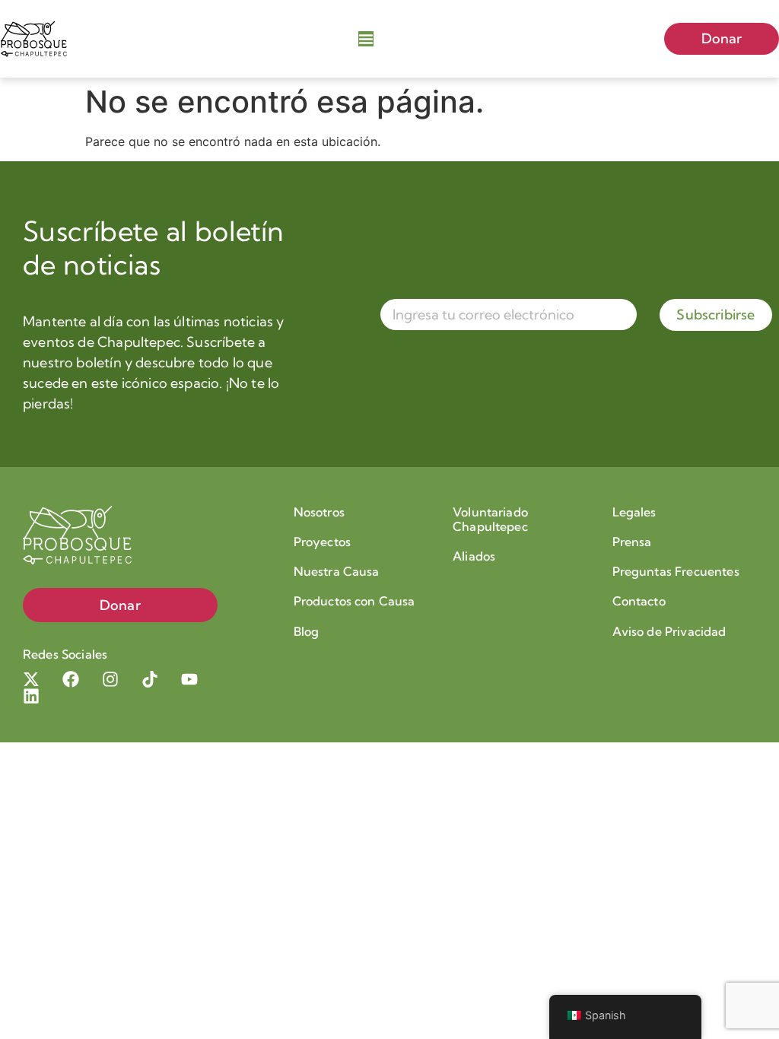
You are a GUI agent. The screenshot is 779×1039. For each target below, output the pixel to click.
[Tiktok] (149, 679)
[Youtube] (189, 679)
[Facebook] (70, 679)
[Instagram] (110, 679)
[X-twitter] (31, 679)
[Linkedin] (31, 696)
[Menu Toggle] (366, 38)
